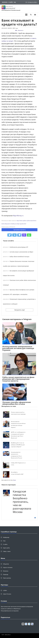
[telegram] (29, 624)
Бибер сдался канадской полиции (19, 256)
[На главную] (16, 30)
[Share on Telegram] (19, 235)
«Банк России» (7, 594)
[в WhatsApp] (29, 235)
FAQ (15, 2)
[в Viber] (24, 235)
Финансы (5, 571)
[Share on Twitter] (9, 235)
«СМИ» (5, 590)
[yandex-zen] (23, 624)
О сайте (10, 2)
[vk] (26, 624)
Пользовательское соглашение (10, 611)
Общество (6, 564)
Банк (14, 480)
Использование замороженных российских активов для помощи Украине (18, 348)
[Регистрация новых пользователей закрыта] (35, 15)
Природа (5, 574)
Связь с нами (6, 551)
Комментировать (20, 230)
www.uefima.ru (9, 6)
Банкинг (20, 30)
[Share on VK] (14, 235)
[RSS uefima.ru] (32, 624)
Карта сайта (6, 548)
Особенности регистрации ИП (19, 247)
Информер (6, 537)
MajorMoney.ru (18, 216)
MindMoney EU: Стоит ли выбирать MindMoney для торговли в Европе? (18, 444)
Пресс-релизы (7, 578)
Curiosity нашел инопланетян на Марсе (21, 252)
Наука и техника (7, 567)
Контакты (5, 2)
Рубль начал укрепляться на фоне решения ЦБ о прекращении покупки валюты (18, 379)
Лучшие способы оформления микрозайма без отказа (16, 403)
